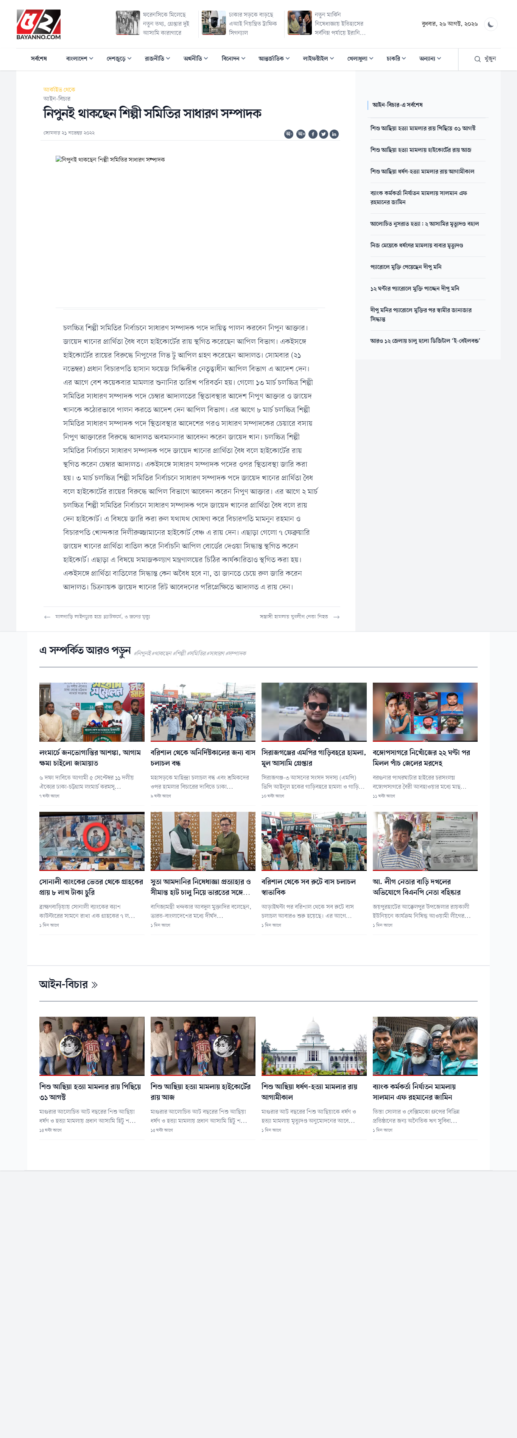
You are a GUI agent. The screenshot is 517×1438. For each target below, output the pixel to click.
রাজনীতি (160, 59)
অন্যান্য (432, 59)
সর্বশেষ (39, 59)
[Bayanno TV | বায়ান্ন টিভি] (38, 24)
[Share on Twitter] (323, 134)
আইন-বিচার (57, 99)
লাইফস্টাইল (321, 59)
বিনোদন (236, 59)
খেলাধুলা (362, 59)
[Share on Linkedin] (334, 134)
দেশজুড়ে (121, 59)
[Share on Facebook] (313, 134)
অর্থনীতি (198, 59)
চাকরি (399, 59)
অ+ (301, 134)
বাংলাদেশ (82, 59)
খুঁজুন (490, 59)
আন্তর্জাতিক (276, 59)
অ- (289, 134)
